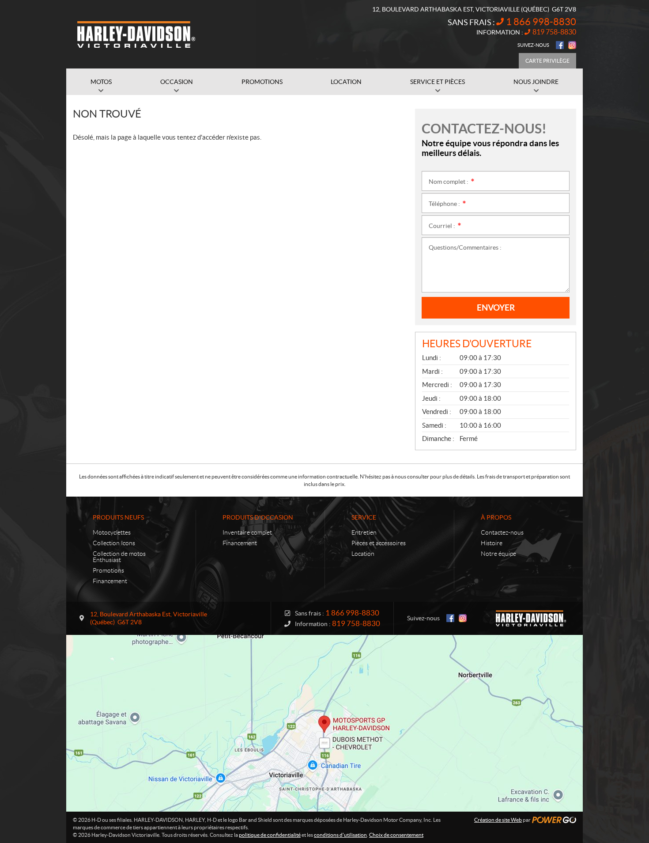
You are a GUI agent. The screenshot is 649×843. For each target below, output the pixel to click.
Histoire (491, 543)
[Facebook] (560, 45)
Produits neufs (118, 517)
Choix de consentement (396, 835)
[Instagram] (572, 45)
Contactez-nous (502, 532)
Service (363, 517)
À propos (496, 517)
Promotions (108, 570)
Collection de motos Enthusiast (119, 556)
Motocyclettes (112, 532)
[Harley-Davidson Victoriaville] (137, 34)
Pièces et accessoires (378, 543)
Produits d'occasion (258, 517)
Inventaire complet (247, 532)
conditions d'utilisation (340, 835)
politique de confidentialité (270, 835)
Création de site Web (498, 820)
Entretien (364, 532)
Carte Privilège (547, 61)
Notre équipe (498, 553)
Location (362, 553)
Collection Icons (114, 543)
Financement (110, 581)
